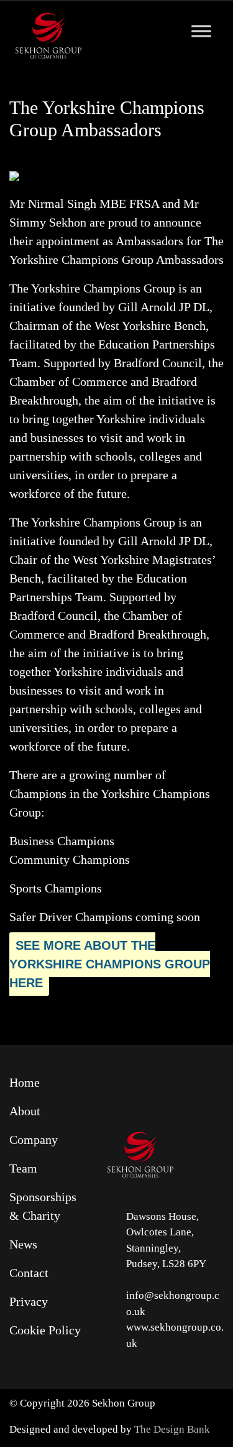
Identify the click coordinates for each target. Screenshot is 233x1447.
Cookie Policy (45, 1330)
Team (23, 1168)
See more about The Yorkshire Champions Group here (109, 964)
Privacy (28, 1301)
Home (24, 1082)
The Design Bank (172, 1429)
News (23, 1244)
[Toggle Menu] (201, 31)
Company (33, 1139)
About (24, 1111)
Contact (28, 1273)
